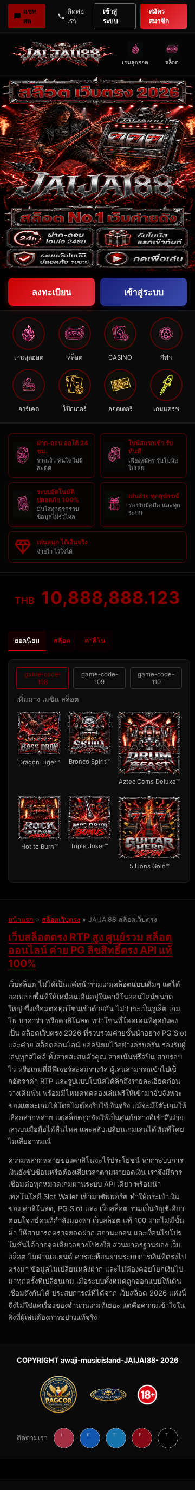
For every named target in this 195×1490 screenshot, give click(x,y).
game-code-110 (156, 678)
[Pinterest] (142, 1438)
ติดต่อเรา (75, 16)
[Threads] (168, 1438)
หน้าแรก (21, 919)
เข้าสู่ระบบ (110, 16)
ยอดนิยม (27, 640)
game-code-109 (99, 678)
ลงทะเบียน (52, 292)
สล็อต (62, 640)
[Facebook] (90, 1438)
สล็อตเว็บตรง (61, 919)
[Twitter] (116, 1438)
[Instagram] (64, 1438)
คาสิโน (95, 640)
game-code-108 (42, 678)
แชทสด (29, 16)
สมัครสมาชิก (159, 16)
